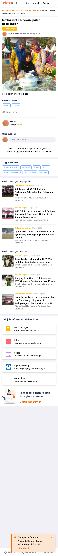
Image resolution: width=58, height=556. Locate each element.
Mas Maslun (20, 220)
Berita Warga (17, 10)
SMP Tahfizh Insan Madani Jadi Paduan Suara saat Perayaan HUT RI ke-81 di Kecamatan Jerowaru (35, 214)
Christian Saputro (22, 265)
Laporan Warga (22, 365)
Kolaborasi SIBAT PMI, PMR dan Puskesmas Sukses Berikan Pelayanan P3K (34, 192)
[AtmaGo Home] (10, 3)
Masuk (36, 3)
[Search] (27, 3)
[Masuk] (9, 396)
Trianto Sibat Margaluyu (25, 306)
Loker (17, 340)
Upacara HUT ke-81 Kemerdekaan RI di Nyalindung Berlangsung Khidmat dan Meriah (34, 234)
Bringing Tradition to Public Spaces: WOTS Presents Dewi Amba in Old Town (35, 280)
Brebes (28, 10)
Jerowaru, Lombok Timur (37, 220)
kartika (11, 33)
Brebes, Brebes (22, 33)
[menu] (54, 3)
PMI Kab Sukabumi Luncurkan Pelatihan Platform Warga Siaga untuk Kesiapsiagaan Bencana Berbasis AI (35, 300)
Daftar (46, 3)
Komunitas (19, 378)
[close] (51, 537)
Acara (17, 352)
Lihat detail (23, 548)
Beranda (6, 10)
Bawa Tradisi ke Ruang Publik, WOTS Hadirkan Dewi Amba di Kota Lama (33, 261)
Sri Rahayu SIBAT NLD (23, 198)
